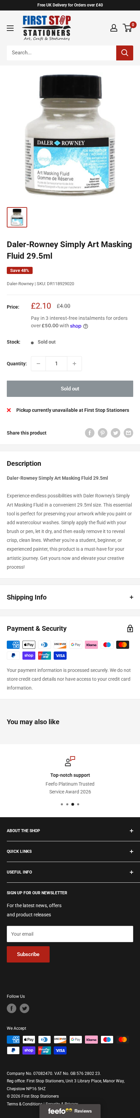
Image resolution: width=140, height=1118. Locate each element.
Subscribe (28, 954)
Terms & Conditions (24, 1104)
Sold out (70, 389)
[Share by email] (128, 433)
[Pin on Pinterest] (102, 433)
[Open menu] (10, 28)
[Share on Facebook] (89, 433)
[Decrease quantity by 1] (38, 363)
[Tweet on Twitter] (115, 433)
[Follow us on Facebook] (11, 1008)
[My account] (113, 28)
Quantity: (17, 363)
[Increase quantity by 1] (74, 363)
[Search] (124, 52)
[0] (127, 28)
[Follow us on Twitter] (24, 1008)
